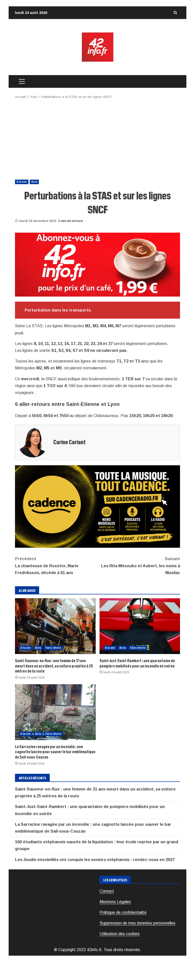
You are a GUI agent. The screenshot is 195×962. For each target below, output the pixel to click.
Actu (34, 181)
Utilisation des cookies (120, 934)
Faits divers (53, 647)
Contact (107, 891)
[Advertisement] (97, 137)
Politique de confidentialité (123, 912)
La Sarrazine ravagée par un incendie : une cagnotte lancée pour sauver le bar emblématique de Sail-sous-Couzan (55, 712)
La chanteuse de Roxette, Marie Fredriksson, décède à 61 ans (46, 566)
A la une (22, 181)
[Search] (175, 12)
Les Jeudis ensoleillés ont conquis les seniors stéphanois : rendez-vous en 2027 (95, 859)
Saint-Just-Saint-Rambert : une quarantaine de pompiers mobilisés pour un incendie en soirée (140, 626)
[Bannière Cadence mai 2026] (97, 506)
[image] (97, 264)
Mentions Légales (115, 902)
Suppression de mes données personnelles (137, 923)
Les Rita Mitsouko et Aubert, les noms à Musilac (140, 566)
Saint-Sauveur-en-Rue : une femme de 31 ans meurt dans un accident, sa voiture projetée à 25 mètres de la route (55, 626)
